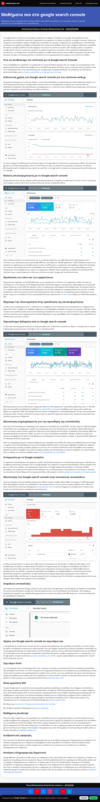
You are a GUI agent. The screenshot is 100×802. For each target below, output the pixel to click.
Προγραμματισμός (91, 3)
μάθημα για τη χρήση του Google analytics (80, 472)
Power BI (78, 3)
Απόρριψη (84, 798)
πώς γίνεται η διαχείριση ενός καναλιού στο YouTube (35, 704)
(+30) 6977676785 (72, 29)
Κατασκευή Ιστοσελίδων (48, 3)
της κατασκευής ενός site (45, 487)
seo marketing (42, 708)
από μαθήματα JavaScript (26, 730)
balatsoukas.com (11, 3)
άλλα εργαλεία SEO (58, 700)
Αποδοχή (93, 798)
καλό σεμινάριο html (56, 678)
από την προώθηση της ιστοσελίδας (51, 452)
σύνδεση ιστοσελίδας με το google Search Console (42, 72)
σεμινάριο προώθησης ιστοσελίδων (43, 656)
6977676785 (69, 785)
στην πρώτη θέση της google (49, 409)
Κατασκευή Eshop (66, 3)
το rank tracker (66, 294)
